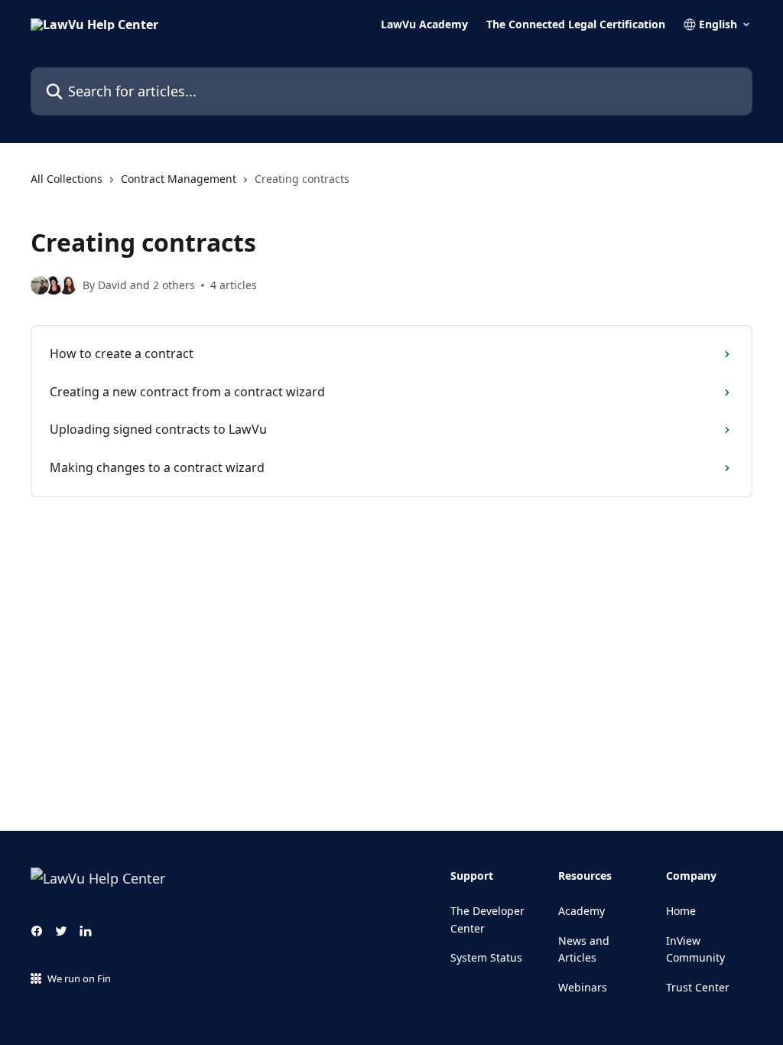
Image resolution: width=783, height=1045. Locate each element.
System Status (486, 957)
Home (681, 910)
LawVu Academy (424, 24)
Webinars (582, 987)
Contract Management (178, 178)
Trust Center (697, 987)
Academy (581, 910)
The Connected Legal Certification (575, 24)
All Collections (66, 178)
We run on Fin (79, 978)
